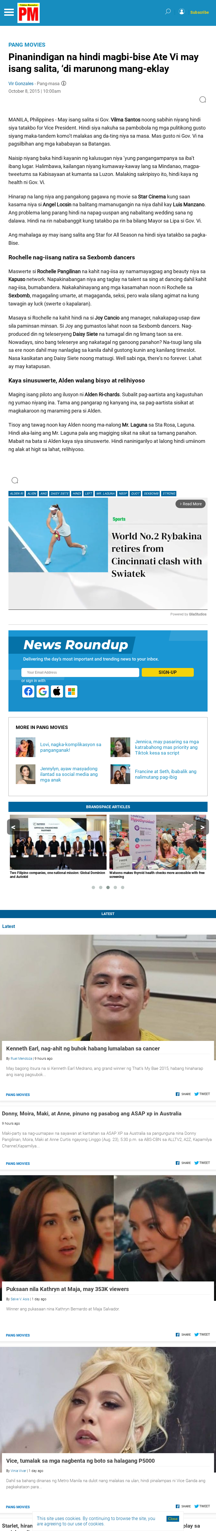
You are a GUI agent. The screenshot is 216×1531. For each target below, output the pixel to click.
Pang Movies (26, 44)
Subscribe (199, 12)
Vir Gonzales (20, 83)
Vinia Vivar (18, 1471)
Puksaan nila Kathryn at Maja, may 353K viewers (67, 1289)
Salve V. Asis (20, 1299)
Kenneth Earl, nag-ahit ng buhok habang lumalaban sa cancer (83, 1048)
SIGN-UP (168, 672)
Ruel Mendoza (21, 1059)
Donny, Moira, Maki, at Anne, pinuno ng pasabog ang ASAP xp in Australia (91, 1113)
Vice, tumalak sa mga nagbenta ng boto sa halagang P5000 (80, 1460)
